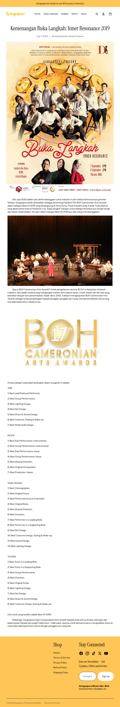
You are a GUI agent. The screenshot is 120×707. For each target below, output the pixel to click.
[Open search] (96, 14)
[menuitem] (84, 14)
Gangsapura (18, 703)
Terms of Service (61, 657)
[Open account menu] (103, 14)
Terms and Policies (52, 703)
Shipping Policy (60, 672)
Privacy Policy (60, 662)
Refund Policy (60, 667)
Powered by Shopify (32, 703)
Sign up (105, 676)
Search (56, 652)
